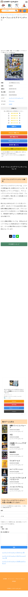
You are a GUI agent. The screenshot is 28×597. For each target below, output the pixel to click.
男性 (3, 529)
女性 (7, 529)
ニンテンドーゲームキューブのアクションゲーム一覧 (14, 557)
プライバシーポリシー (20, 578)
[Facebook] (14, 236)
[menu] (26, 2)
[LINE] (17, 236)
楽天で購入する (14, 136)
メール (2, 516)
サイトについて (11, 578)
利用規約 (14, 581)
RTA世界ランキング (14, 244)
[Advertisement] (14, 36)
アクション (11, 101)
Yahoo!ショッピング (14, 140)
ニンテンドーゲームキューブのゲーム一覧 (13, 552)
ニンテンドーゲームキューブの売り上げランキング (14, 562)
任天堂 (10, 104)
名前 (2, 510)
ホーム (2, 14)
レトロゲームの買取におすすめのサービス (14, 149)
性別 (2, 527)
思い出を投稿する (5, 532)
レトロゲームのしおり (16, 588)
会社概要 (5, 578)
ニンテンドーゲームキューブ (10, 14)
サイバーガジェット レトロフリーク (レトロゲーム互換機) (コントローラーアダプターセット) (14, 391)
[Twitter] (10, 236)
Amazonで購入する (14, 132)
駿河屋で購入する (14, 144)
